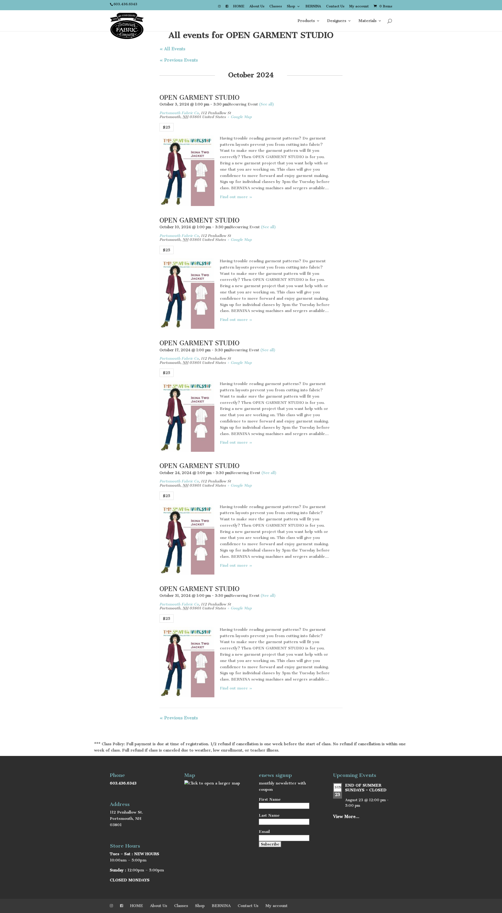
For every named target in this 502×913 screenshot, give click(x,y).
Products (306, 21)
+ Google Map (239, 117)
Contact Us (335, 6)
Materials (367, 21)
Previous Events (178, 60)
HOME (238, 6)
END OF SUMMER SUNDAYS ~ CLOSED (365, 787)
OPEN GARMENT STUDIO (199, 97)
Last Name (269, 815)
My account (359, 6)
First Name (270, 799)
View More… (346, 816)
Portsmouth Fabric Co (179, 113)
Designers (336, 21)
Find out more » (236, 196)
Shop (291, 6)
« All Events (172, 48)
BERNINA (313, 6)
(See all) (266, 104)
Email (264, 831)
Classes (275, 6)
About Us (256, 6)
